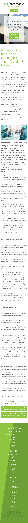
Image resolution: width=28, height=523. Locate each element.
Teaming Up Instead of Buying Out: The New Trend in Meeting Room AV (14, 408)
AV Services (13, 439)
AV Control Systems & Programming (13, 434)
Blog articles (13, 37)
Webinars (13, 486)
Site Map (18, 518)
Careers (13, 495)
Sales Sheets (13, 483)
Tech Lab (13, 494)
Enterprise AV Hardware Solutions (13, 453)
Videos (13, 484)
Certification (13, 445)
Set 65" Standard (13, 460)
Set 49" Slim (13, 464)
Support (13, 446)
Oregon (13, 471)
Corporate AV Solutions (13, 433)
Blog (13, 476)
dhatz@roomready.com (15, 403)
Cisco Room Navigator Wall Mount (13, 456)
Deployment (13, 443)
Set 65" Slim (13, 461)
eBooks (13, 480)
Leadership (13, 498)
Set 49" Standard (13, 463)
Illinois (13, 468)
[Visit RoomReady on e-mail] (20, 512)
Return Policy (11, 518)
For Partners (13, 504)
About (13, 490)
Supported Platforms (13, 451)
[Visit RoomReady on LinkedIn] (11, 512)
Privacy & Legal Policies (17, 516)
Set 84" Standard (13, 459)
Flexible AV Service (13, 448)
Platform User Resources (13, 487)
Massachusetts (13, 472)
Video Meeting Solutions (13, 430)
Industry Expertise (13, 497)
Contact (13, 506)
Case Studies (13, 479)
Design (13, 442)
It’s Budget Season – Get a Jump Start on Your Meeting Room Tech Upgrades (14, 414)
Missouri (13, 469)
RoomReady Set (13, 457)
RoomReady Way (13, 492)
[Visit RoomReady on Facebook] (8, 512)
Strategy (13, 441)
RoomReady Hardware (13, 454)
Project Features (13, 477)
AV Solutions (13, 427)
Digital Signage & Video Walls (13, 431)
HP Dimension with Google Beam (13, 428)
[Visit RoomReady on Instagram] (17, 512)
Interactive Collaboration (13, 435)
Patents (13, 501)
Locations (13, 467)
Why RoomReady (13, 491)
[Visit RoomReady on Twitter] (14, 512)
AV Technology (13, 450)
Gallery (13, 482)
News (13, 500)
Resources (13, 34)
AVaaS (13, 437)
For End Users (13, 502)
